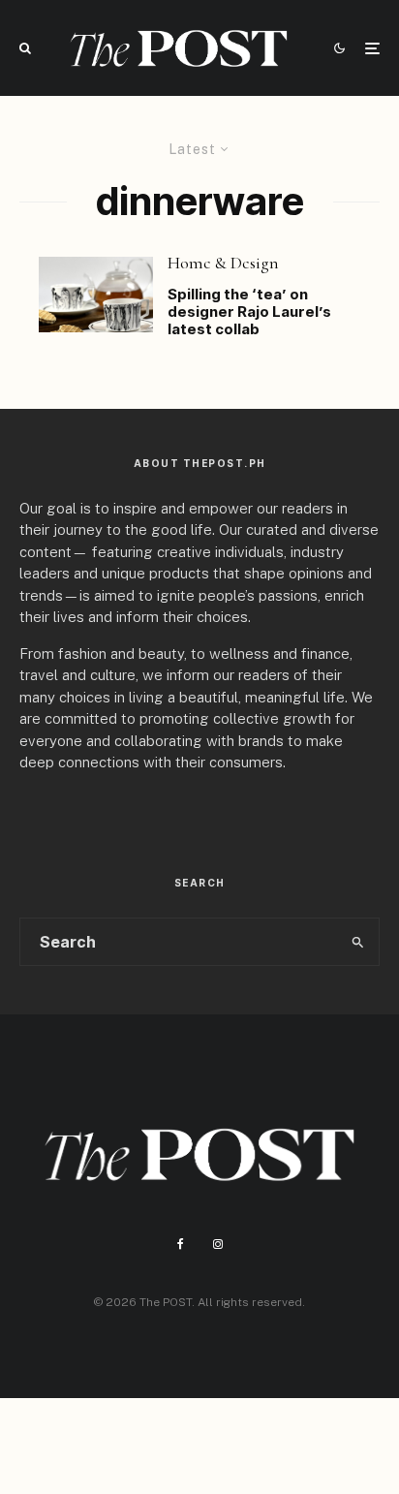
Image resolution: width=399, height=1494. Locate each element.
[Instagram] (218, 1244)
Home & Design (223, 262)
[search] (358, 941)
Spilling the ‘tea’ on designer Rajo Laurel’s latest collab (249, 312)
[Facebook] (181, 1244)
